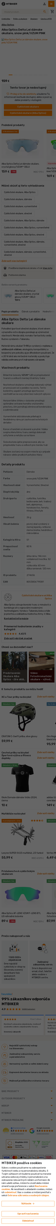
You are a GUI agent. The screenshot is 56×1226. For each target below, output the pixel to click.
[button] (10, 1192)
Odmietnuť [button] (28, 1221)
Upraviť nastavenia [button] (28, 1213)
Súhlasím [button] (28, 1203)
